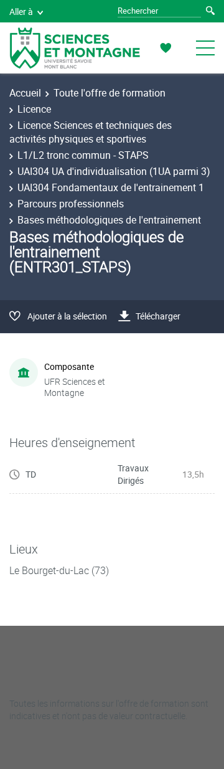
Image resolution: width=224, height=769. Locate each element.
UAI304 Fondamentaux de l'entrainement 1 (110, 187)
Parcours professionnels (70, 203)
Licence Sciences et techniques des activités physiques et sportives (90, 132)
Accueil (25, 93)
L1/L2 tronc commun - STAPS (83, 155)
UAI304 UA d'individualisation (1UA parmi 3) (113, 171)
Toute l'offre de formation (110, 93)
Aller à (21, 11)
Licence (34, 109)
